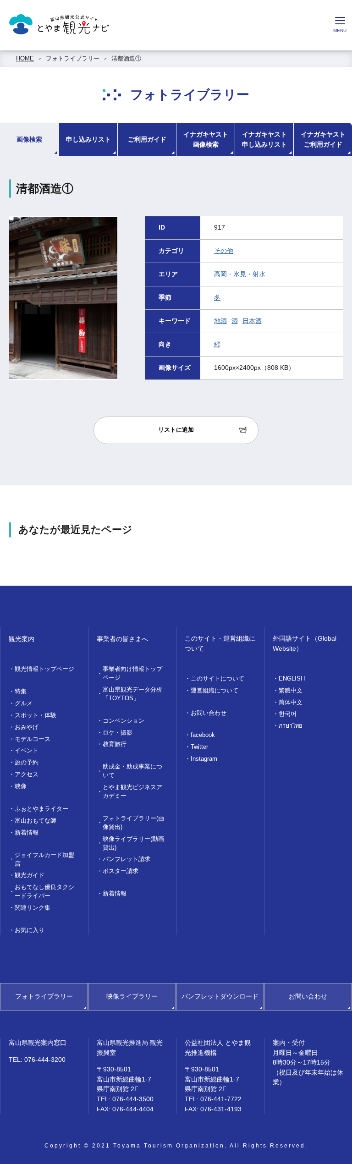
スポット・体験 (35, 715)
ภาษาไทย (290, 726)
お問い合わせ (208, 713)
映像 (21, 786)
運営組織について (214, 690)
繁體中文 (290, 690)
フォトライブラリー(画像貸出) (133, 822)
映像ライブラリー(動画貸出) (133, 843)
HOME (25, 58)
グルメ (24, 703)
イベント (26, 750)
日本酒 (252, 320)
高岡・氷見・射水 (239, 274)
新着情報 (26, 832)
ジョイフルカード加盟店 (44, 859)
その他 (223, 250)
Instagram (204, 759)
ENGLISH (292, 678)
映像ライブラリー (132, 996)
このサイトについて (217, 678)
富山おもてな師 (35, 821)
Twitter (199, 747)
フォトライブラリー (72, 58)
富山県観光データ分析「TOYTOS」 (132, 694)
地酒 (220, 320)
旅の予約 (26, 762)
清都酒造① (126, 58)
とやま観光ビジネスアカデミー (132, 791)
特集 (21, 691)
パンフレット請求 (126, 859)
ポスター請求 (120, 871)
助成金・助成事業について (132, 771)
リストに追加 (176, 430)
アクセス (26, 774)
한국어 (288, 714)
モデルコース (32, 739)
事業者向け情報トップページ (132, 673)
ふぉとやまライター (41, 809)
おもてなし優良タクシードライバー (44, 891)
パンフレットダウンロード (220, 996)
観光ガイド (29, 875)
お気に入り (29, 930)
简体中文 (290, 702)
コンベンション (123, 721)
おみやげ (26, 727)
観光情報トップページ (44, 669)
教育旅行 (114, 744)
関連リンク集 (32, 908)
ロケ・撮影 (117, 733)
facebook (203, 735)
